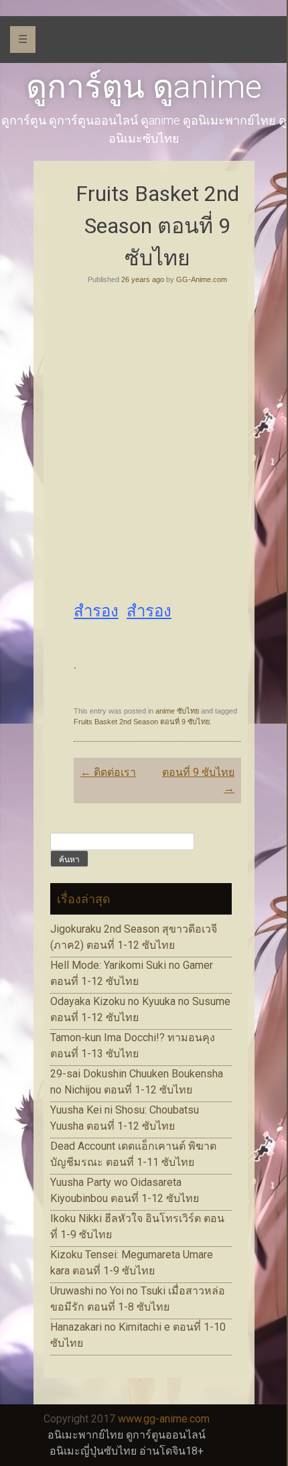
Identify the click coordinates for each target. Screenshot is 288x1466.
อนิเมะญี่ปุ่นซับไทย (93, 1451)
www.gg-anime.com (164, 1418)
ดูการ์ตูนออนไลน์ (166, 1434)
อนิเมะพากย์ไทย (85, 1434)
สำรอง (96, 611)
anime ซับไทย (177, 711)
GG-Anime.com (201, 279)
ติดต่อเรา (108, 772)
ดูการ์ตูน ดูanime (144, 87)
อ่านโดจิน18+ (171, 1451)
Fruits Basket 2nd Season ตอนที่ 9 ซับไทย (142, 722)
